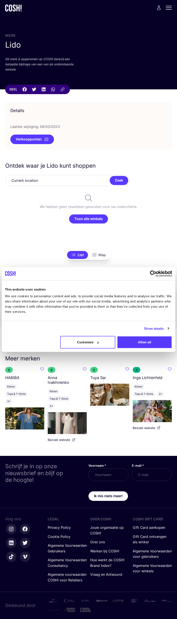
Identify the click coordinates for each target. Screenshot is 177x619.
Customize (85, 342)
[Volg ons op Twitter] (25, 543)
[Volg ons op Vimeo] (25, 556)
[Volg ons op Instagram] (11, 529)
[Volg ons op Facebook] (25, 529)
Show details (154, 328)
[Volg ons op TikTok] (11, 556)
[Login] (159, 8)
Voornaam (97, 465)
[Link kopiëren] (62, 89)
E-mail (138, 465)
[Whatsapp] (53, 89)
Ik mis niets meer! (108, 496)
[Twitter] (34, 89)
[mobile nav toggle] (170, 8)
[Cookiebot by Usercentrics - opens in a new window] (153, 273)
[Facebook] (24, 89)
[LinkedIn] (43, 89)
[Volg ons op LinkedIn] (11, 543)
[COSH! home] (13, 7)
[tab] (77, 255)
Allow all (144, 342)
